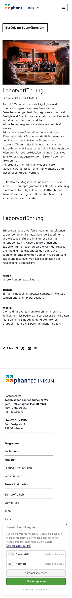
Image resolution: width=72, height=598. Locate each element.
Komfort (21, 563)
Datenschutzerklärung (18, 545)
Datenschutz (43, 589)
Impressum (28, 589)
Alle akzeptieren (36, 581)
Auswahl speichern (36, 573)
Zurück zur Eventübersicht (24, 27)
